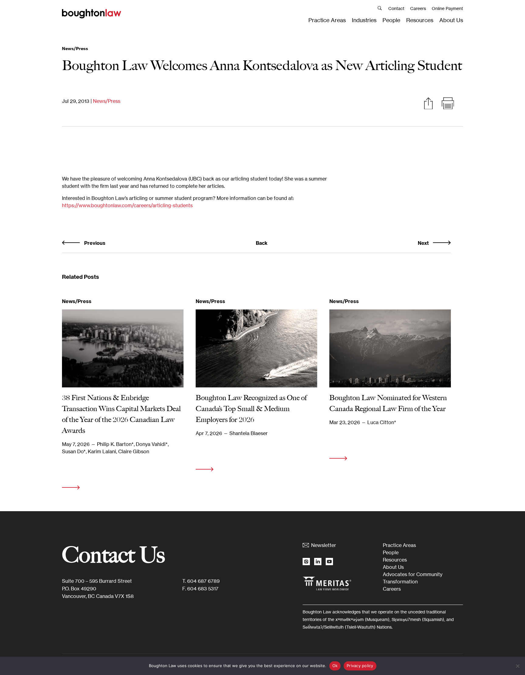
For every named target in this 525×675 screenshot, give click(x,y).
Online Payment (447, 8)
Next (424, 243)
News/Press (106, 101)
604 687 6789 (203, 581)
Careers (418, 8)
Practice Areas (327, 20)
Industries (364, 20)
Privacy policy (360, 665)
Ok (335, 665)
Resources (419, 20)
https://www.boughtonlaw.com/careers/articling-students (127, 205)
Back (261, 243)
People (391, 20)
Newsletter (323, 545)
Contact (396, 8)
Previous (94, 243)
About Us (451, 20)
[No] (517, 666)
